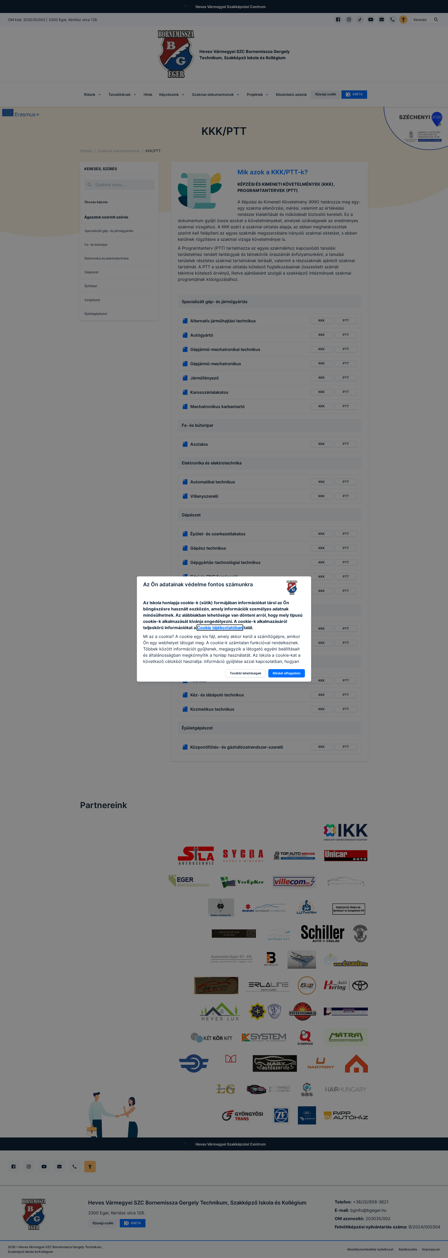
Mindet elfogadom (286, 673)
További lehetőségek (245, 673)
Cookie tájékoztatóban (220, 627)
